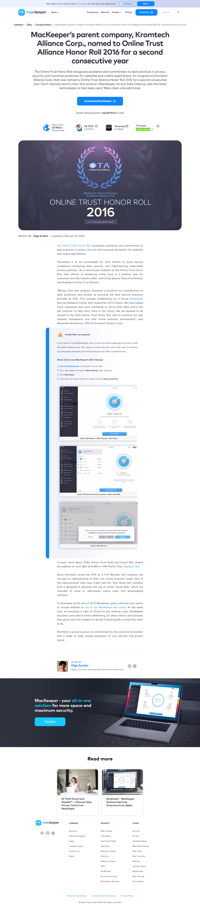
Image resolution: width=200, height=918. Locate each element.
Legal (71, 841)
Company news (76, 846)
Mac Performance (141, 846)
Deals (71, 856)
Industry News (139, 866)
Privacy (136, 836)
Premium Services (109, 876)
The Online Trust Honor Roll (74, 246)
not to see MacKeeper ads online (105, 607)
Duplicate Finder (108, 841)
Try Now (50, 721)
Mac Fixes (137, 851)
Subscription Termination (103, 896)
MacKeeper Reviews (110, 881)
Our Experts (138, 881)
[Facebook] (42, 833)
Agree (146, 4)
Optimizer (105, 846)
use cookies (82, 4)
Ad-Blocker (106, 871)
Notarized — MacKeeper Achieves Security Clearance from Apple (120, 802)
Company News (43, 25)
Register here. (132, 566)
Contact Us (74, 851)
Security (136, 831)
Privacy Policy (127, 896)
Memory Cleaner (108, 851)
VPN (103, 866)
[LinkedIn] (47, 833)
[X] (53, 833)
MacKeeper (18, 25)
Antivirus (105, 856)
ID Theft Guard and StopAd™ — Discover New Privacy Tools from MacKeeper (76, 804)
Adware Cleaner (108, 861)
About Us (73, 831)
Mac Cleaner (107, 831)
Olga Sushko (79, 665)
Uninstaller (106, 836)
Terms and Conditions (77, 896)
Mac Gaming (138, 876)
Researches (138, 871)
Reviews (136, 861)
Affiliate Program (77, 836)
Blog (29, 25)
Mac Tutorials (139, 856)
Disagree (128, 4)
